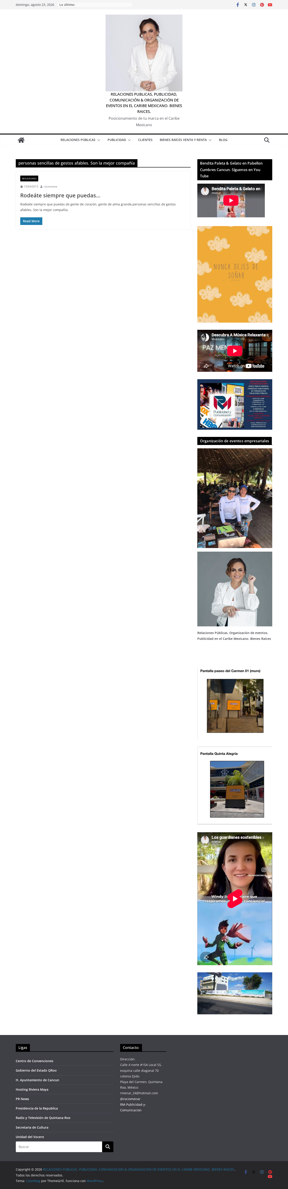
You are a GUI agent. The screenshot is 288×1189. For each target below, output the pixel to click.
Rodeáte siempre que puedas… (60, 195)
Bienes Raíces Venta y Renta (183, 140)
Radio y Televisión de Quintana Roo (43, 1118)
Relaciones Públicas (78, 140)
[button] (97, 140)
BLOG (223, 140)
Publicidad (117, 140)
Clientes (145, 140)
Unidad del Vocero (30, 1137)
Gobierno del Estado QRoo (36, 1070)
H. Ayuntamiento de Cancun (37, 1080)
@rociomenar (130, 1099)
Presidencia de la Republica (37, 1108)
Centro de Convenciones (34, 1061)
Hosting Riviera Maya (32, 1089)
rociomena (50, 186)
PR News (22, 1099)
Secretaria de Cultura (32, 1127)
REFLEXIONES (29, 178)
